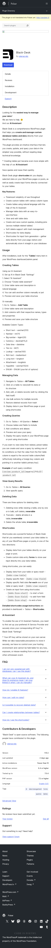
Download (8, 65)
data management (35, 789)
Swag (30, 884)
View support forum (10, 836)
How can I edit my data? (13, 697)
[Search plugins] (27, 25)
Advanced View (9, 801)
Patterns (30, 864)
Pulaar (10, 915)
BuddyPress (8, 904)
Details (8, 74)
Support (8, 98)
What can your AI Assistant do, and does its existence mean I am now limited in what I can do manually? (17, 680)
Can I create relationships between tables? (21, 712)
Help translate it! (42, 18)
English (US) (44, 784)
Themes (30, 855)
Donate (31, 880)
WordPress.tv (9, 884)
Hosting (5, 860)
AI (26, 789)
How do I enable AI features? (15, 690)
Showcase (31, 851)
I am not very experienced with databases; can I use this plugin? (16, 670)
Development (10, 92)
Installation (9, 86)
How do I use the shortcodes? (15, 720)
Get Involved (32, 872)
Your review (7, 819)
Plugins (30, 860)
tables (45, 794)
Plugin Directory (8, 11)
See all (46, 819)
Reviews (8, 80)
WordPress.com (10, 892)
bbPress (7, 900)
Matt (5, 896)
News (4, 855)
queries (38, 794)
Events (30, 876)
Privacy (5, 864)
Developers (7, 880)
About (5, 851)
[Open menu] (47, 3)
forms (46, 789)
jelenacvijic (23, 56)
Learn (4, 872)
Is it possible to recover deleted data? (19, 705)
